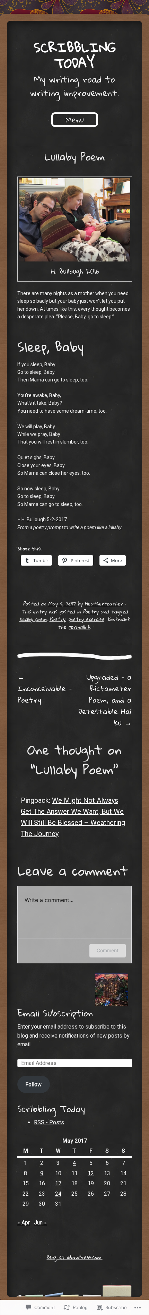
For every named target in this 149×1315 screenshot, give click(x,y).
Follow (33, 1084)
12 (91, 1173)
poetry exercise (86, 619)
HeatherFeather (104, 603)
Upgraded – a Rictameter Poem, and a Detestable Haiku (105, 700)
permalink (79, 626)
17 (58, 1183)
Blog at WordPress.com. (75, 1257)
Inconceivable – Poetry (44, 688)
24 (58, 1194)
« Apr (23, 1222)
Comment (108, 950)
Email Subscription (55, 1013)
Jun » (40, 1222)
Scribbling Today (75, 55)
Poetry (90, 611)
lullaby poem (32, 619)
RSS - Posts (49, 1122)
